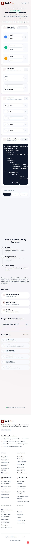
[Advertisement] (15, 218)
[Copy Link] (28, 22)
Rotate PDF (4, 465)
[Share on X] (14, 22)
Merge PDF (4, 457)
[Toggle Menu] (28, 3)
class (7, 194)
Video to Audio (21, 470)
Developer (13, 8)
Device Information (6, 527)
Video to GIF (20, 467)
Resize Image (5, 494)
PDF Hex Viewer (5, 473)
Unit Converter (5, 522)
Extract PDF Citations (23, 501)
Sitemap (24, 537)
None (24, 194)
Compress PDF (5, 462)
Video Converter (21, 461)
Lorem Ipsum (4, 525)
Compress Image (6, 486)
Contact (19, 517)
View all (25, 334)
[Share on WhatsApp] (24, 22)
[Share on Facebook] (18, 22)
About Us (19, 511)
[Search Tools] (22, 3)
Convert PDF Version (22, 489)
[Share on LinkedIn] (21, 22)
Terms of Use (20, 523)
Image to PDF (5, 459)
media (15, 194)
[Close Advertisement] (28, 542)
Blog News (20, 514)
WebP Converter (5, 492)
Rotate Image (5, 497)
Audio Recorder (21, 464)
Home (7, 8)
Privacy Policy (21, 520)
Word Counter (5, 519)
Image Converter (5, 489)
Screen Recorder (21, 473)
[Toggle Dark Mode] (25, 3)
